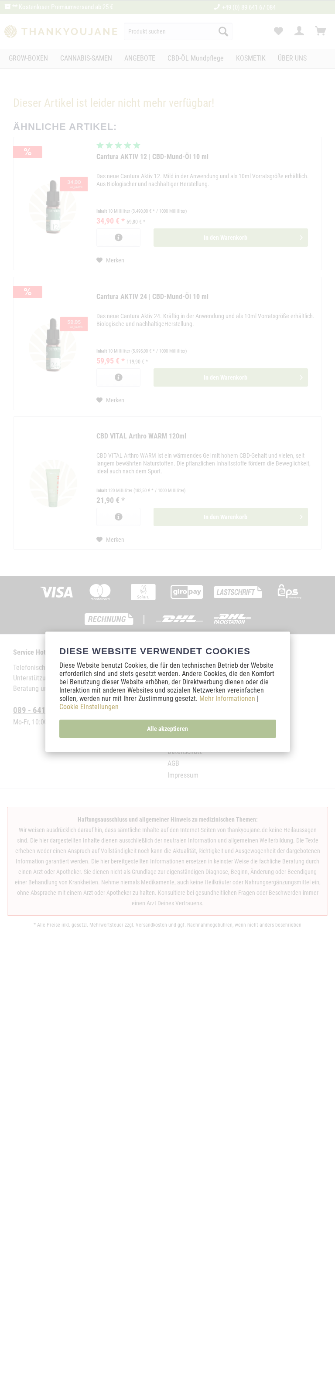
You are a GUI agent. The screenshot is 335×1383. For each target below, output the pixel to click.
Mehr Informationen (228, 698)
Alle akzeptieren (167, 728)
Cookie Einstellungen (89, 707)
